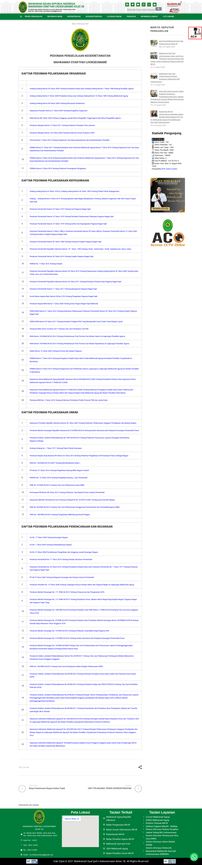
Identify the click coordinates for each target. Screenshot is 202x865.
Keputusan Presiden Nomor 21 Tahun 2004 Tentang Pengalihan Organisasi (58, 111)
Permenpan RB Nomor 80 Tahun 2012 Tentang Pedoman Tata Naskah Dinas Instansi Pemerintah (67, 492)
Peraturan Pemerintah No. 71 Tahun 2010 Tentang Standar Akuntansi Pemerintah (61, 559)
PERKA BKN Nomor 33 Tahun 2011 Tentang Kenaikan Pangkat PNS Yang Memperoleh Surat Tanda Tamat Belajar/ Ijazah (76, 322)
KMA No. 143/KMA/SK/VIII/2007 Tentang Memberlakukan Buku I (55, 463)
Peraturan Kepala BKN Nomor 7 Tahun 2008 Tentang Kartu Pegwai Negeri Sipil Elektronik (64, 304)
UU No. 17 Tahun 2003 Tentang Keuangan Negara (49, 537)
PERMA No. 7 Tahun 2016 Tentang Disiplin (46, 264)
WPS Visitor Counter (169, 169)
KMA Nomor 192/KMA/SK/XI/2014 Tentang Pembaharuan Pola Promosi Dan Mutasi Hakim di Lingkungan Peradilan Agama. (77, 336)
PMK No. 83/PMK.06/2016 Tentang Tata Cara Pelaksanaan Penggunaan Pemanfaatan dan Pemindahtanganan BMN (74, 507)
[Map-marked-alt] (155, 4)
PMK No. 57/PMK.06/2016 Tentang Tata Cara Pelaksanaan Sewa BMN (57, 485)
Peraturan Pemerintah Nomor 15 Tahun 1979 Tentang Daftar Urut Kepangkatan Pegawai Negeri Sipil (68, 224)
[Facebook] (127, 4)
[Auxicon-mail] (149, 4)
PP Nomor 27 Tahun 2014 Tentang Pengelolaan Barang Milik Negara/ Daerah (59, 470)
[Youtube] (138, 4)
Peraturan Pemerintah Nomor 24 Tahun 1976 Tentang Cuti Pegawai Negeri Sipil (60, 209)
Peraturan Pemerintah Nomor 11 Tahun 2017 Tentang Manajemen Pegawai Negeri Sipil (63, 289)
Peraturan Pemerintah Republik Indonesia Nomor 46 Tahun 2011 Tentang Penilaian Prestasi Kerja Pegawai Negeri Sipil (75, 282)
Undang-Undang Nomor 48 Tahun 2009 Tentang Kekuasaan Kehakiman (57, 103)
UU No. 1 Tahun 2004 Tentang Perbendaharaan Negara (51, 545)
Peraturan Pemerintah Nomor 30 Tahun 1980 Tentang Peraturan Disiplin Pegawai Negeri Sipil (65, 242)
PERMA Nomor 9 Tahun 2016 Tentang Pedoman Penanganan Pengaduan (58, 168)
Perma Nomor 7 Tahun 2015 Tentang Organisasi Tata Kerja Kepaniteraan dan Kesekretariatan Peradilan (70, 140)
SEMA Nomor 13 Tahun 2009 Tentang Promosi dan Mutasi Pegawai (56, 351)
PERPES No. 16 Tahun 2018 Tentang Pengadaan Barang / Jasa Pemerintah (58, 478)
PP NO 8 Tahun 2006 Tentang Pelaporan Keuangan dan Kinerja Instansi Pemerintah (62, 577)
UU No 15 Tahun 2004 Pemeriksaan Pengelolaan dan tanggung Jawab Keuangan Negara (64, 552)
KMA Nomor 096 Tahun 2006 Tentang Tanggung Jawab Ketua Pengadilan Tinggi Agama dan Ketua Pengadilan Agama (75, 118)
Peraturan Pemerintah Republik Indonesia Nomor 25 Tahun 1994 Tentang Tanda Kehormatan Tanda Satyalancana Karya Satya (80, 249)
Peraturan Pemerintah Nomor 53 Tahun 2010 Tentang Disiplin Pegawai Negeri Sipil (61, 256)
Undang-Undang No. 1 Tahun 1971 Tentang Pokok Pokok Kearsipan (56, 448)
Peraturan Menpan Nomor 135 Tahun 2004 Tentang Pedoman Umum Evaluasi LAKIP (62, 133)
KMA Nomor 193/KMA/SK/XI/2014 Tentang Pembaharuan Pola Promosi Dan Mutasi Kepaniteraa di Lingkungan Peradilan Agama (79, 344)
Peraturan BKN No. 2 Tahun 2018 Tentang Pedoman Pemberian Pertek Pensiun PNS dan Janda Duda (68, 400)
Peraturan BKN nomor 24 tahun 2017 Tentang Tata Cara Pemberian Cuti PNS (59, 329)
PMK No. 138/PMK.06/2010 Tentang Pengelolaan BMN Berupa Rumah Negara (60, 515)
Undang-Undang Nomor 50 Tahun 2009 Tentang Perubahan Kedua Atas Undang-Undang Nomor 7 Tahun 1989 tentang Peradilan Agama (82, 89)
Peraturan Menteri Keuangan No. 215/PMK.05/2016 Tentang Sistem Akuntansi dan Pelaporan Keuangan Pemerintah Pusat (77, 638)
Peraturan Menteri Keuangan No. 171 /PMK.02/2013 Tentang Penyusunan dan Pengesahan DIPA (67, 592)
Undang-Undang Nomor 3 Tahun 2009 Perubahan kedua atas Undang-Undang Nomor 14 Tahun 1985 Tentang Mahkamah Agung (79, 96)
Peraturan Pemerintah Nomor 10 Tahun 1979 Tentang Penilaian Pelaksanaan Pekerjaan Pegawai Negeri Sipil (72, 216)
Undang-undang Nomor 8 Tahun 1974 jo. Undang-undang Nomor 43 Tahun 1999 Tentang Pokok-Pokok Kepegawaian (74, 191)
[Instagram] (144, 4)
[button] (155, 195)
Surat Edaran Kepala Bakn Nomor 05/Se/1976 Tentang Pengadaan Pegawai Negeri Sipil (63, 296)
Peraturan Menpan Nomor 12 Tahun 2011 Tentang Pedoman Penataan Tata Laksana (62, 125)
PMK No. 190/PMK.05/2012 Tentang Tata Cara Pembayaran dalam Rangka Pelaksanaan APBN (66, 666)
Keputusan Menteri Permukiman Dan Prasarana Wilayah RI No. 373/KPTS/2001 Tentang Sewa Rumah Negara (72, 500)
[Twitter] (133, 4)
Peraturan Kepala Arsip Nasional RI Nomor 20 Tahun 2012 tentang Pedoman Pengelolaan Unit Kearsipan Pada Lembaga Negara (79, 456)
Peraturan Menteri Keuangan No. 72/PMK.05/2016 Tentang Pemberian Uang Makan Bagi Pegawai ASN (69, 631)
